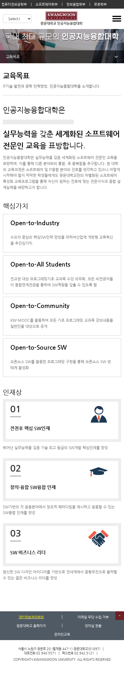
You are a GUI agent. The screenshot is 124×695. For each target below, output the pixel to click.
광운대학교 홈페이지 (31, 626)
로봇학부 (100, 4)
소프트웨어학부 (46, 4)
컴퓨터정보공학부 (14, 4)
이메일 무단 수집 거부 (93, 617)
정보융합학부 (75, 4)
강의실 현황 (93, 626)
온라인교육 (62, 634)
